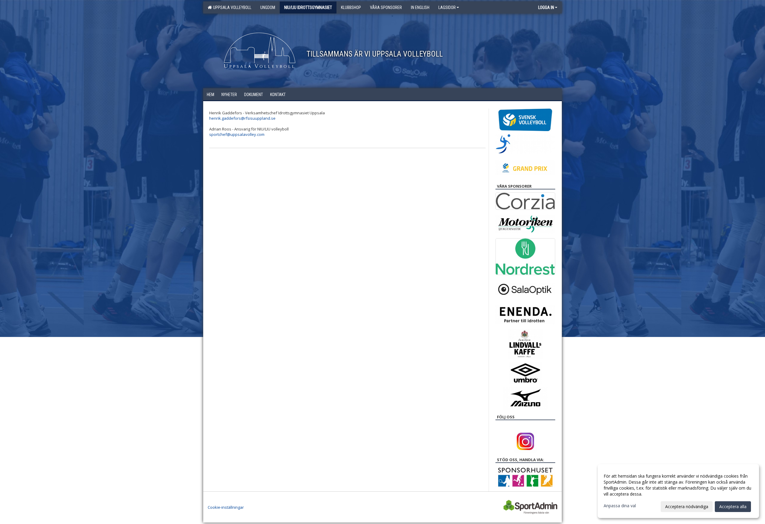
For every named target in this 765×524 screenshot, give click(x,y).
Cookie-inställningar (226, 507)
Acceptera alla (732, 506)
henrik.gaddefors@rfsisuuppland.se (242, 118)
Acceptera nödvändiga (686, 506)
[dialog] (678, 491)
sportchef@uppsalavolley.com (236, 134)
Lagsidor (447, 7)
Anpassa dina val (620, 505)
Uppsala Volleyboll (231, 7)
